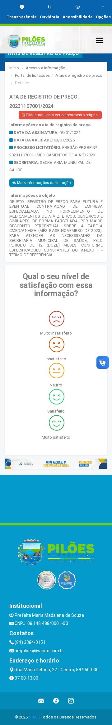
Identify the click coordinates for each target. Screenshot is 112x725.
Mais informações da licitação (43, 183)
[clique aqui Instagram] (71, 700)
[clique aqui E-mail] (41, 700)
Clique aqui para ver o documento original (62, 115)
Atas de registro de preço (78, 75)
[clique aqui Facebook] (56, 700)
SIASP (34, 717)
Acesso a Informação (45, 68)
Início (14, 68)
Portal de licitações (32, 75)
